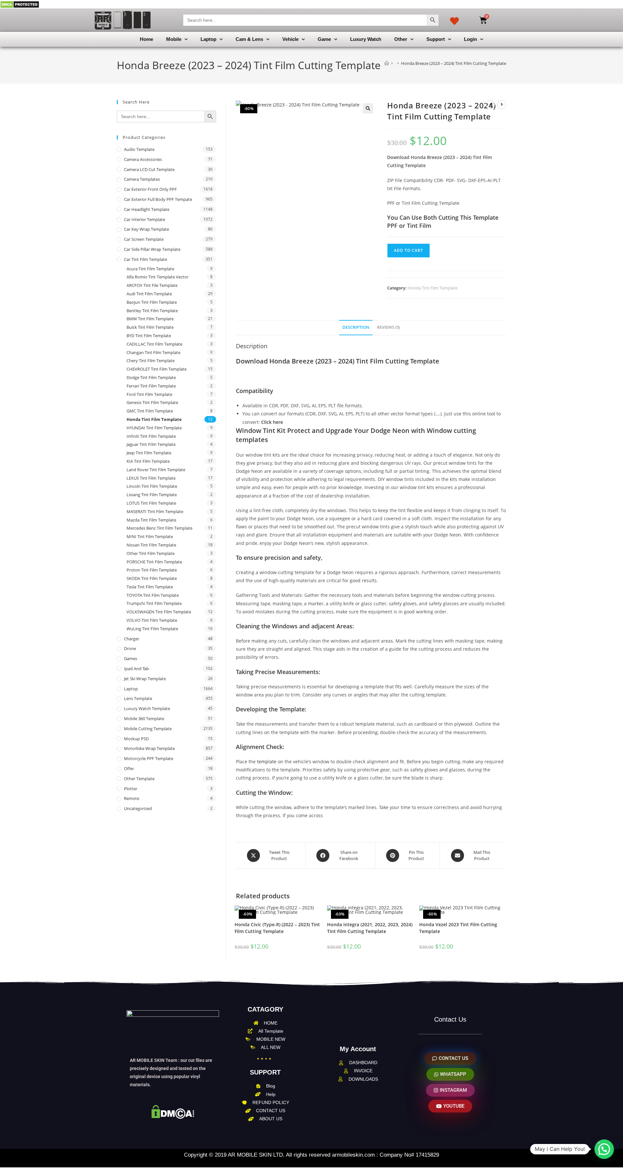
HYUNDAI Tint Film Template (154, 428)
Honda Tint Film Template (433, 288)
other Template (139, 778)
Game (324, 39)
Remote (131, 798)
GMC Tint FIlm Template (150, 411)
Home (146, 39)
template (266, 761)
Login (470, 39)
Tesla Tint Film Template (150, 587)
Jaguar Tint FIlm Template (151, 444)
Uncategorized (138, 808)
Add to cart (408, 250)
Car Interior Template (144, 219)
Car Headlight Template (146, 209)
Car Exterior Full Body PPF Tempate (158, 199)
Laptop (208, 39)
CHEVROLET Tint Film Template (157, 369)
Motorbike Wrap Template (149, 748)
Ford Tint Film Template (149, 394)
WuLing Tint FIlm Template (152, 629)
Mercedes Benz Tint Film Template (159, 528)
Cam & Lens (249, 39)
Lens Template (138, 698)
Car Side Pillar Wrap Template (152, 249)
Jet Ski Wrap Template (145, 679)
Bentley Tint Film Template (152, 311)
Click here (272, 422)
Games (130, 658)
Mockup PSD (136, 739)
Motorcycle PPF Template (148, 758)
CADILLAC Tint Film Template (154, 344)
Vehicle (290, 39)
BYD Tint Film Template (149, 335)
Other (400, 39)
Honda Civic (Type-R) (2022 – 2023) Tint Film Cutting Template (277, 927)
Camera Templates (142, 179)
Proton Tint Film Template (152, 570)
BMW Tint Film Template (150, 319)
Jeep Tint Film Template (149, 453)
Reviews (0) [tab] (388, 327)
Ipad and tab (136, 668)
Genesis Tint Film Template (152, 402)
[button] (368, 108)
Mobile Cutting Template (148, 729)
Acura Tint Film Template (150, 269)
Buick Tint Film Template (150, 327)
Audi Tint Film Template (149, 294)
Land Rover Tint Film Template (156, 470)
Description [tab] (355, 327)
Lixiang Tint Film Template (152, 495)
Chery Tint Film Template (151, 360)
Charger (131, 639)
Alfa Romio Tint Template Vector (158, 277)
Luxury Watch (365, 39)
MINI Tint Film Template (150, 536)
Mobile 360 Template (144, 718)
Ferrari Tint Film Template (151, 386)
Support (435, 39)
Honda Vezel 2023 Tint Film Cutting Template (458, 927)
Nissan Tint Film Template (151, 545)
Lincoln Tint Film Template (152, 486)
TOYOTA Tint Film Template (153, 595)
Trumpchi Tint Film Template (154, 603)
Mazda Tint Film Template (151, 520)
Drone (130, 648)
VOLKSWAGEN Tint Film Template (159, 612)
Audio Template (139, 149)
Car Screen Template (144, 239)
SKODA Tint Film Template (152, 578)
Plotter (130, 789)
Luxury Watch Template (147, 708)
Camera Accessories (143, 159)
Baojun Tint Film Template (152, 302)
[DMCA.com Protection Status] (19, 4)
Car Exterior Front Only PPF (150, 189)
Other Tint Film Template (151, 553)
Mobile (173, 39)
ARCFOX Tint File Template (152, 285)
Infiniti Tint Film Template (151, 436)
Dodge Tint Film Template (151, 377)
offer (129, 768)
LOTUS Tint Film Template (151, 503)
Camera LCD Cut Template (149, 169)
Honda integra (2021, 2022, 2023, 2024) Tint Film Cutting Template (369, 927)
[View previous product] (490, 104)
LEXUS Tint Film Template (151, 478)
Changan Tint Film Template (153, 352)
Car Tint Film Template (145, 259)
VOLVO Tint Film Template (152, 620)
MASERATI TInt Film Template (155, 511)
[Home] (387, 63)
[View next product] (501, 104)
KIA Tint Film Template (148, 461)
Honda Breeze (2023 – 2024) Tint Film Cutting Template (453, 63)
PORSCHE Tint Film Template (154, 562)
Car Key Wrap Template (146, 229)
